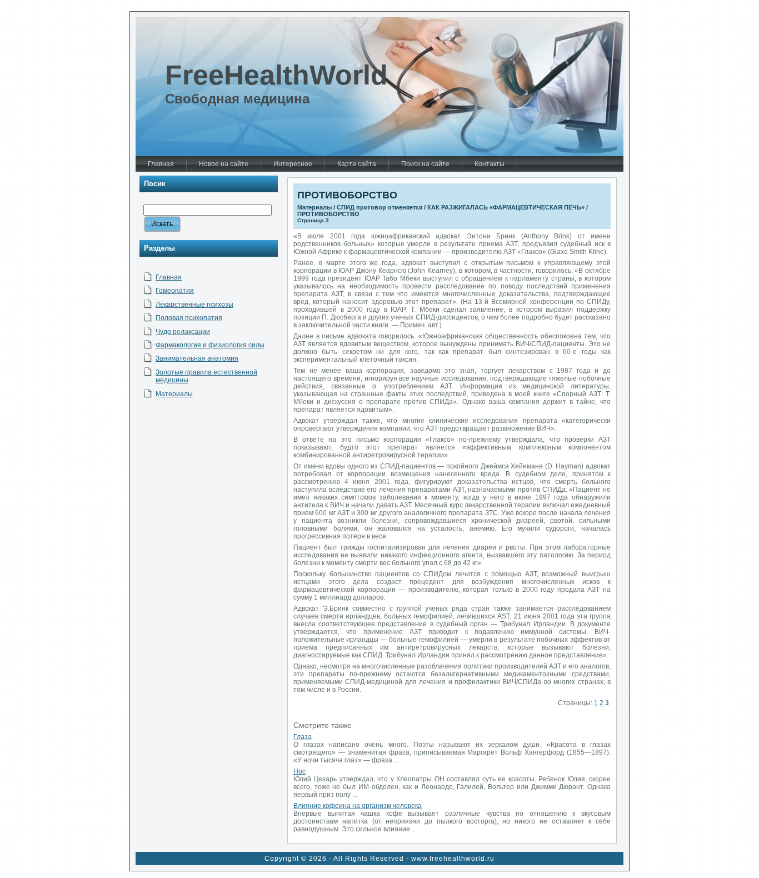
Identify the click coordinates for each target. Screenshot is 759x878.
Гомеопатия (175, 291)
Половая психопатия (189, 318)
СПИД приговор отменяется (379, 207)
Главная (169, 277)
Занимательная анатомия (197, 358)
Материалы (174, 394)
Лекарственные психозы (194, 304)
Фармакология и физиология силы (210, 345)
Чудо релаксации (183, 332)
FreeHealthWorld (276, 75)
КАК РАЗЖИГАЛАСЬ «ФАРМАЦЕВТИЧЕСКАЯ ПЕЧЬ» (506, 207)
